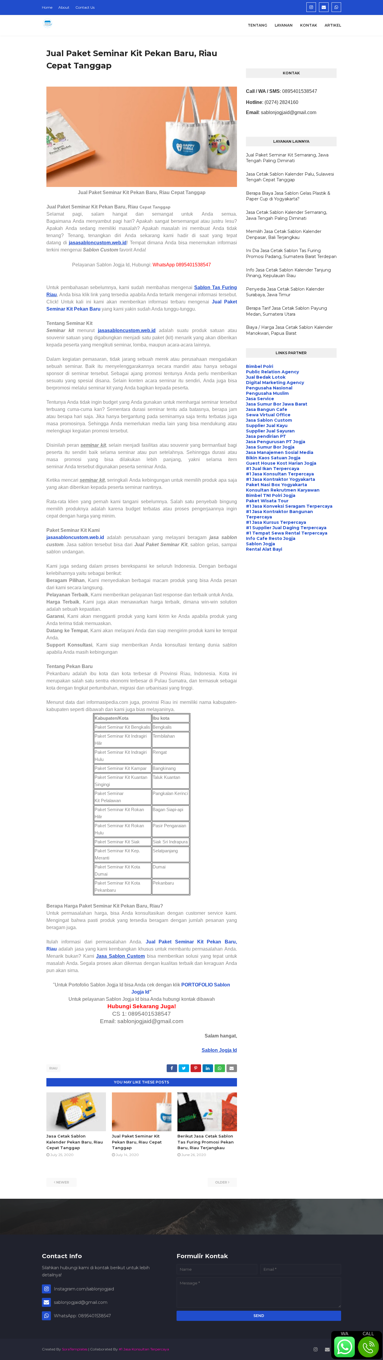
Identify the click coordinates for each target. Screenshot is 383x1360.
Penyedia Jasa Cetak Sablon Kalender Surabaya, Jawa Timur (285, 292)
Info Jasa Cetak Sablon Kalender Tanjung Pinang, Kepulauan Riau (288, 273)
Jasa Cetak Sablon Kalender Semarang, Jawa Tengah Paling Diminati (286, 215)
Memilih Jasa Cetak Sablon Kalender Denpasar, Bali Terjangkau (283, 234)
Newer (62, 1182)
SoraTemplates (74, 1349)
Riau (53, 1068)
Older (221, 1182)
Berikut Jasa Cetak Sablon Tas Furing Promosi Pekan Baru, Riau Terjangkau (205, 1142)
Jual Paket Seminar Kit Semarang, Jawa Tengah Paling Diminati (287, 158)
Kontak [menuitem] (308, 25)
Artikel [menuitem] (333, 25)
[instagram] (311, 7)
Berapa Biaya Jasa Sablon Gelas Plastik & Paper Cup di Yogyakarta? (288, 196)
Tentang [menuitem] (257, 25)
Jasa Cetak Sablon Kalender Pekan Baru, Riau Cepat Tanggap (74, 1142)
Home (47, 7)
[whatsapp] (336, 7)
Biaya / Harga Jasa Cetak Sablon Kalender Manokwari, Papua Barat (289, 330)
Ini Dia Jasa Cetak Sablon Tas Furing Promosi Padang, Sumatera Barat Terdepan (291, 253)
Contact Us (85, 7)
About (63, 7)
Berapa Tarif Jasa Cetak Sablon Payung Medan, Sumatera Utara (286, 311)
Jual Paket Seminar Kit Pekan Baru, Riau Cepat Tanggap (137, 1142)
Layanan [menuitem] (284, 25)
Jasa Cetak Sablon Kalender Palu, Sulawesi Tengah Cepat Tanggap (290, 177)
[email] (324, 7)
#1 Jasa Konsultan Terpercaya (144, 1349)
